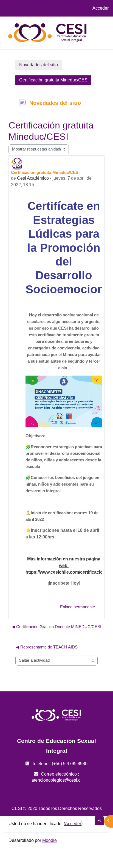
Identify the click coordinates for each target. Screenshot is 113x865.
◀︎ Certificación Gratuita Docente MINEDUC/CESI (56, 627)
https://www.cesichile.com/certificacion (66, 572)
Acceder (100, 8)
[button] (99, 820)
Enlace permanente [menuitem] (77, 607)
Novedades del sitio (38, 64)
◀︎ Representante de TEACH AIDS (47, 647)
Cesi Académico (33, 178)
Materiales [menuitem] (71, 38)
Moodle (49, 840)
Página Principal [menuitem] (77, 27)
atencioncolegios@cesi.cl (56, 780)
